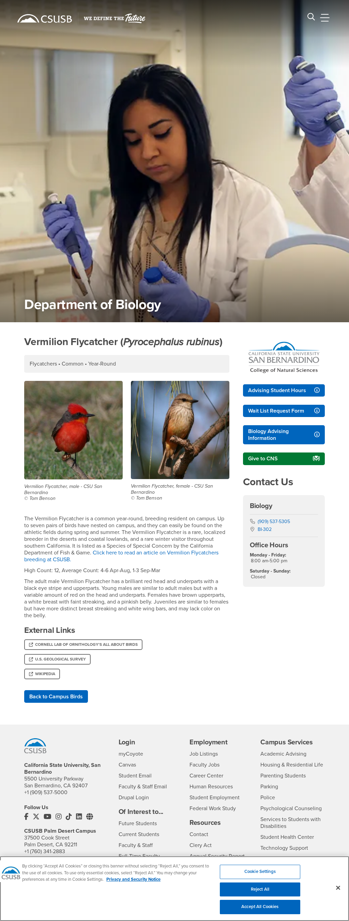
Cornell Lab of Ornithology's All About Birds (86, 644)
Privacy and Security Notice (133, 879)
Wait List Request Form (276, 410)
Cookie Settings (260, 871)
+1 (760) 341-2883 (44, 851)
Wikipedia (45, 673)
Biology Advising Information (268, 435)
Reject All (260, 889)
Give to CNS (263, 458)
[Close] (338, 887)
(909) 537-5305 (274, 521)
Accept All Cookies (259, 906)
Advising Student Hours (277, 390)
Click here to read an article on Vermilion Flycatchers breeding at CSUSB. (121, 556)
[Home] (44, 18)
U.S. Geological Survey (60, 659)
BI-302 (265, 529)
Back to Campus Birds (56, 696)
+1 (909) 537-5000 (45, 792)
